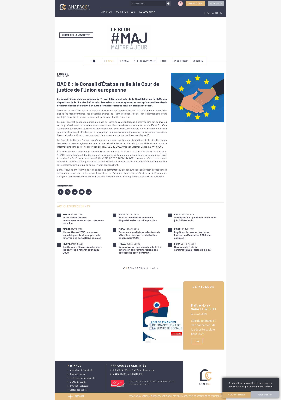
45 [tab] (153, 268)
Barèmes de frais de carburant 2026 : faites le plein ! (192, 248)
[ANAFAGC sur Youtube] (216, 13)
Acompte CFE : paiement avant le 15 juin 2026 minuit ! (195, 219)
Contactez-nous (77, 374)
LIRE (197, 341)
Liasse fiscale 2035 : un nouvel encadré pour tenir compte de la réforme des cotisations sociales (82, 234)
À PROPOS (106, 11)
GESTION (198, 61)
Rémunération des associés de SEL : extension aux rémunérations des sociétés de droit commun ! (140, 249)
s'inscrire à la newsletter (76, 35)
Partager (79, 396)
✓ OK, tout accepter (236, 394)
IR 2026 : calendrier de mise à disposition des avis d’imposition (138, 219)
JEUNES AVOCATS (145, 61)
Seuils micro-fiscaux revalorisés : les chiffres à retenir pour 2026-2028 (82, 249)
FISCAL (110, 61)
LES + (133, 11)
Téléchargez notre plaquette (82, 378)
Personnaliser (264, 394)
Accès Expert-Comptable (81, 370)
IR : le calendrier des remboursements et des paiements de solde (83, 220)
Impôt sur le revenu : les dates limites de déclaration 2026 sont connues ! (193, 234)
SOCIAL (126, 61)
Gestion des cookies (79, 390)
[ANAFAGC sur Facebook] (204, 13)
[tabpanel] (140, 233)
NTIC (164, 61)
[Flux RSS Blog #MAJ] (221, 13)
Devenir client (195, 3)
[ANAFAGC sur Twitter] (208, 13)
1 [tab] (126, 268)
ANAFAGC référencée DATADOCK (127, 374)
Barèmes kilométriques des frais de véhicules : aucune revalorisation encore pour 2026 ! (139, 234)
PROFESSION (181, 61)
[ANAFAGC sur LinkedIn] (212, 13)
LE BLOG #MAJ (147, 11)
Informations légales (79, 386)
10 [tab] (147, 268)
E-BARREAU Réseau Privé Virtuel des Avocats (133, 370)
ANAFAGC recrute (78, 382)
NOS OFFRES (121, 11)
